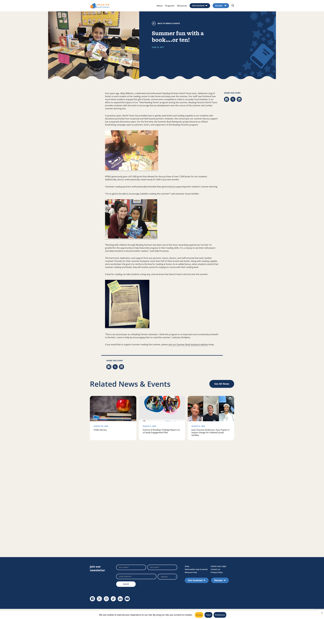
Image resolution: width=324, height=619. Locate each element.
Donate (218, 5)
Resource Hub (191, 572)
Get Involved (198, 5)
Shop (187, 566)
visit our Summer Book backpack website (188, 344)
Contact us (215, 569)
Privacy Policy (217, 572)
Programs (170, 5)
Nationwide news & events (196, 569)
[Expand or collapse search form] (233, 6)
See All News (221, 383)
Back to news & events (169, 23)
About (160, 5)
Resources (182, 5)
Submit (126, 584)
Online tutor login (218, 566)
